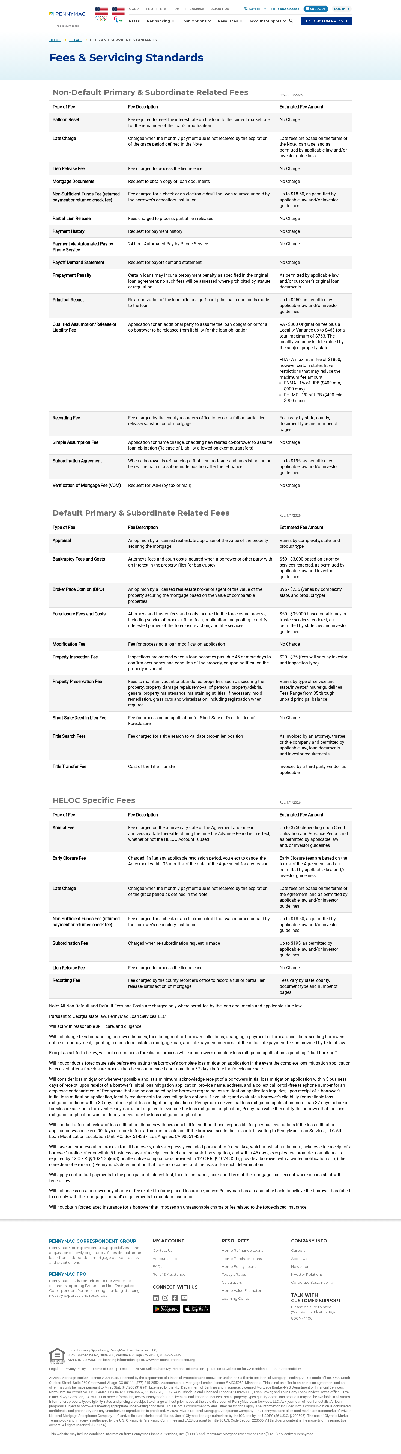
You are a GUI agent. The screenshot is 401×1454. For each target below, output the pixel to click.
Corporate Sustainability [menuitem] (312, 1282)
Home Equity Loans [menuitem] (239, 1267)
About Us (220, 9)
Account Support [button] (265, 21)
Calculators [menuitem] (232, 1282)
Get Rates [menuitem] (324, 21)
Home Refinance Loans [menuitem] (242, 1250)
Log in (340, 9)
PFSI (163, 9)
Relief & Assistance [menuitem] (169, 1274)
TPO (149, 9)
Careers (196, 9)
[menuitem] (70, 17)
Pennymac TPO (67, 1274)
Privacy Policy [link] (75, 1369)
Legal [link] (53, 1369)
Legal (75, 40)
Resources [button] (228, 21)
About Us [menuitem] (299, 1259)
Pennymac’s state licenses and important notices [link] (184, 1397)
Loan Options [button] (194, 21)
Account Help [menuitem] (165, 1259)
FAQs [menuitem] (157, 1267)
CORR (134, 9)
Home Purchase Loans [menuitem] (242, 1259)
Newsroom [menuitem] (301, 1267)
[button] (289, 21)
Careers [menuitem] (298, 1250)
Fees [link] (124, 1369)
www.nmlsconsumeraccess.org (171, 1360)
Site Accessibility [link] (287, 1369)
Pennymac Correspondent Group (92, 1241)
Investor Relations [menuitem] (306, 1274)
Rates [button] (134, 21)
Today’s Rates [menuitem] (234, 1274)
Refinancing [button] (159, 21)
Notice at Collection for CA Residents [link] (239, 1369)
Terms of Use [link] (103, 1369)
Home (55, 40)
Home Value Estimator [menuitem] (241, 1291)
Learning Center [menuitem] (236, 1298)
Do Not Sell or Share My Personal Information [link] (169, 1369)
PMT (178, 9)
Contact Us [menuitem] (162, 1250)
